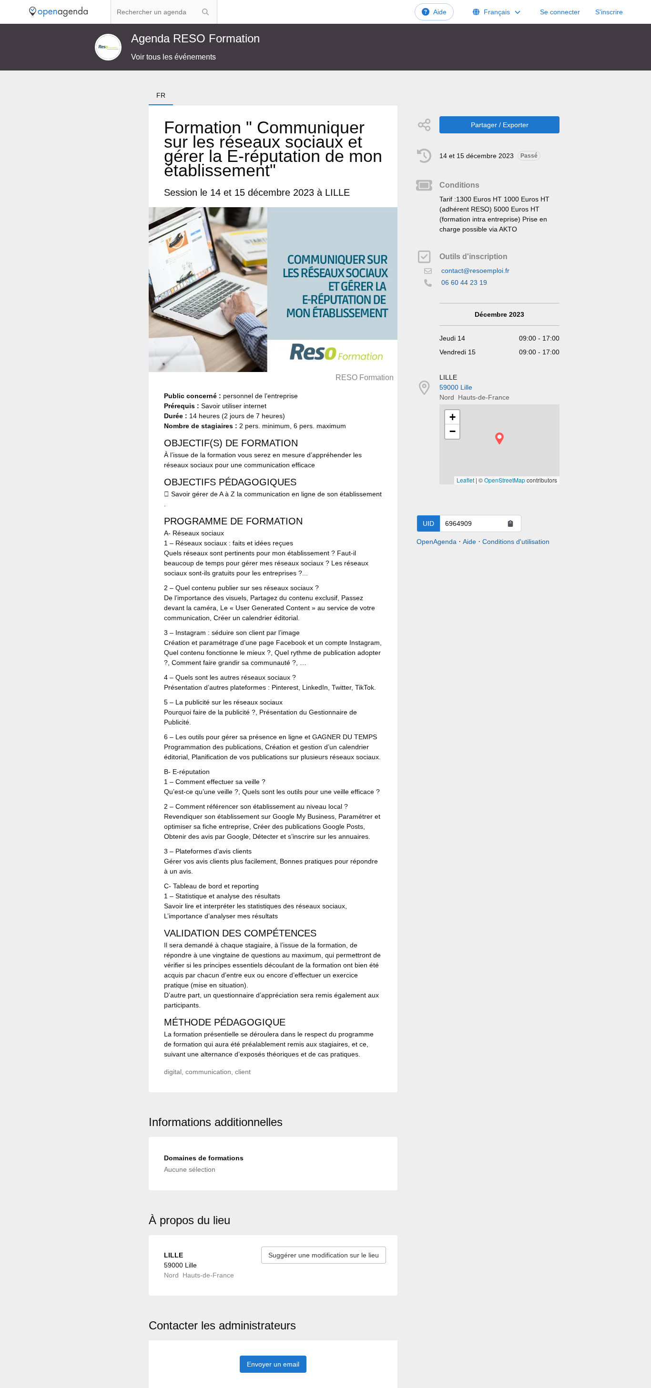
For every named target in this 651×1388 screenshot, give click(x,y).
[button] (499, 438)
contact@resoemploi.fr (475, 270)
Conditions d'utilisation (515, 541)
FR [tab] (160, 95)
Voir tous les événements (173, 57)
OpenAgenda (437, 541)
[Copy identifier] (510, 523)
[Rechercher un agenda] (205, 12)
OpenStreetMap (504, 480)
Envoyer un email (273, 1364)
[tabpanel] (273, 598)
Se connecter (560, 12)
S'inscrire (609, 12)
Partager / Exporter (500, 125)
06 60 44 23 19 (464, 282)
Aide (440, 12)
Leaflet (465, 480)
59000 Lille (455, 387)
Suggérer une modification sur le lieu (323, 1255)
